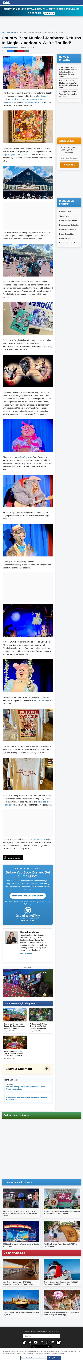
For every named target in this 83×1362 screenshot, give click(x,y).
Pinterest (20, 51)
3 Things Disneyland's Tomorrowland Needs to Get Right (68, 94)
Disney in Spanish (54, 1331)
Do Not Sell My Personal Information (33, 1358)
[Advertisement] (27, 215)
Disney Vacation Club (67, 238)
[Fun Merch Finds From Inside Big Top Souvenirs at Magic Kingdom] (15, 1014)
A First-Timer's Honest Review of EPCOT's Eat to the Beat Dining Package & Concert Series (68, 72)
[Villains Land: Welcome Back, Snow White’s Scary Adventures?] (41, 1014)
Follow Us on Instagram (17, 1115)
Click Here (48, 13)
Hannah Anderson (11, 48)
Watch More (44, 973)
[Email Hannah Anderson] (22, 958)
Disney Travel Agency (42, 1331)
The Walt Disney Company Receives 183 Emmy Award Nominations (25, 1087)
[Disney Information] (6, 2)
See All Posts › (26, 954)
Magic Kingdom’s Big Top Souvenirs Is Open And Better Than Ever (13, 1053)
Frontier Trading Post (43, 700)
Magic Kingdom (12, 32)
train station (22, 154)
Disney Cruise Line (66, 234)
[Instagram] (31, 958)
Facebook (10, 51)
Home (3, 32)
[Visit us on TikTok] (24, 1342)
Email (26, 51)
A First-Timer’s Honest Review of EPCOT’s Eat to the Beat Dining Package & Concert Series (20, 1213)
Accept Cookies (54, 1358)
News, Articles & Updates (18, 1182)
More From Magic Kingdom (20, 1003)
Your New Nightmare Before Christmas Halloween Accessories (26, 1097)
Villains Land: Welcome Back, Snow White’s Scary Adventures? (39, 1026)
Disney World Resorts (67, 229)
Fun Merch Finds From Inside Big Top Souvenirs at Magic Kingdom (14, 1026)
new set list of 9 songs (33, 102)
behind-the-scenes (39, 839)
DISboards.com (65, 212)
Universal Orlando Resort (69, 243)
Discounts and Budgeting (69, 225)
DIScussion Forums (29, 1331)
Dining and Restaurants (68, 220)
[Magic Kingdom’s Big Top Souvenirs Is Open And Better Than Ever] (15, 1042)
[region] (41, 1355)
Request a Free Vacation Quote (27, 896)
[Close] (79, 1351)
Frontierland (42, 96)
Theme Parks (64, 216)
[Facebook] (26, 958)
